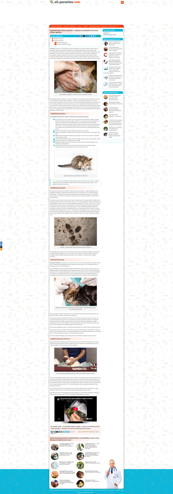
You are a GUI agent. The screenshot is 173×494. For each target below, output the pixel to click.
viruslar (79, 26)
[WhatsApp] (89, 36)
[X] (84, 36)
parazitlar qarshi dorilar (114, 26)
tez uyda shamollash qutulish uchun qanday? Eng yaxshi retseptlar (115, 49)
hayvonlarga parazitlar (95, 26)
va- (99, 35)
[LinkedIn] (86, 36)
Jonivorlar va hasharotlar (56, 26)
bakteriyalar (72, 26)
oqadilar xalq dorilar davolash (64, 44)
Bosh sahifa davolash (62, 42)
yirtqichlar (85, 26)
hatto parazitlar (104, 26)
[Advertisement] (86, 14)
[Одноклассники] (80, 36)
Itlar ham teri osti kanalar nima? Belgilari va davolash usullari (115, 129)
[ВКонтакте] (78, 36)
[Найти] (122, 2)
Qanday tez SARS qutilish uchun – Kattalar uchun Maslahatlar (115, 43)
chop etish (72, 431)
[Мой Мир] (82, 36)
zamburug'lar (66, 26)
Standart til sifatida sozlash (109, 34)
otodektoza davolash (58, 40)
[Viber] (88, 36)
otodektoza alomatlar (58, 38)
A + (97, 35)
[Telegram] (93, 36)
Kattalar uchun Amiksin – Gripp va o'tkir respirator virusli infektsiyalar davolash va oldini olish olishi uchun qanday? (112, 70)
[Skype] (91, 36)
